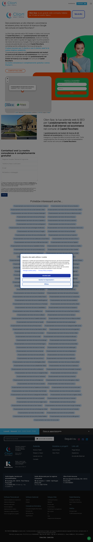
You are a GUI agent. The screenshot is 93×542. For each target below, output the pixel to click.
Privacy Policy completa (45, 270)
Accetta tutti (46, 275)
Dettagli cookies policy (29, 270)
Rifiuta (46, 284)
